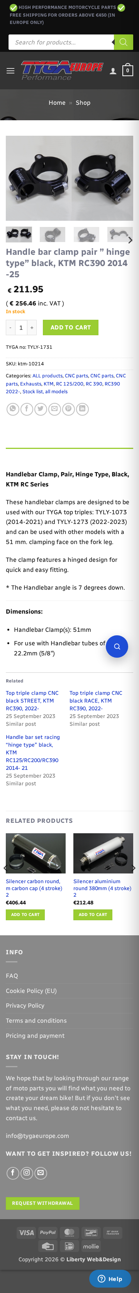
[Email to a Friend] (54, 409)
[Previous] (18, 178)
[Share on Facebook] (26, 409)
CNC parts (76, 376)
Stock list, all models (45, 391)
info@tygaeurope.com (37, 1135)
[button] (10, 70)
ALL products (47, 376)
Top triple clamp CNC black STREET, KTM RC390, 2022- (32, 701)
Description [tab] (23, 455)
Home (57, 102)
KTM (49, 384)
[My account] (113, 70)
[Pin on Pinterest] (68, 409)
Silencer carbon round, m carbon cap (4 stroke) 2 (34, 888)
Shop (83, 102)
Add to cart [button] (25, 914)
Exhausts (30, 384)
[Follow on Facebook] (13, 1173)
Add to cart (71, 327)
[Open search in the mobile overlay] (70, 42)
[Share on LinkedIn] (82, 409)
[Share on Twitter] (40, 409)
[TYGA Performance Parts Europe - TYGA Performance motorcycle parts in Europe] (62, 70)
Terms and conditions (36, 1020)
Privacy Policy (25, 1005)
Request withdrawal (42, 1203)
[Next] (121, 178)
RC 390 (94, 384)
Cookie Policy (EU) (31, 990)
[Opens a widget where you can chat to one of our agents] (110, 1279)
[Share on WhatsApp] (13, 409)
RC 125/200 (69, 384)
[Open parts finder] (117, 646)
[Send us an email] (40, 1173)
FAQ (12, 975)
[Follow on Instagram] (26, 1173)
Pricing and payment (35, 1035)
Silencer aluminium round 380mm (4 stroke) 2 (102, 888)
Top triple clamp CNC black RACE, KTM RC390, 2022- (96, 701)
